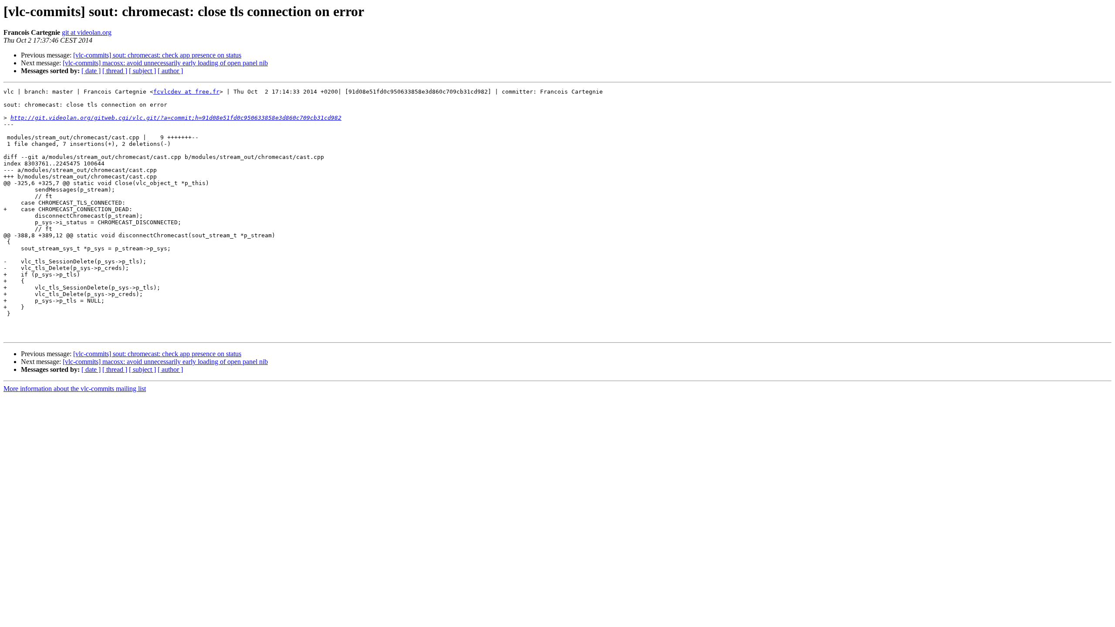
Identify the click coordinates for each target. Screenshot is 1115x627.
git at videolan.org (87, 32)
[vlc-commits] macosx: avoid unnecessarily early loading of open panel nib (165, 63)
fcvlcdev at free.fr (186, 91)
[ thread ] (114, 70)
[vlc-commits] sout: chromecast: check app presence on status (157, 55)
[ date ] (91, 70)
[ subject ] (142, 70)
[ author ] (170, 70)
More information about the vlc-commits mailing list (74, 388)
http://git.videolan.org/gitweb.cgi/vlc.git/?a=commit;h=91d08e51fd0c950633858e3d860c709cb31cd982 (175, 118)
